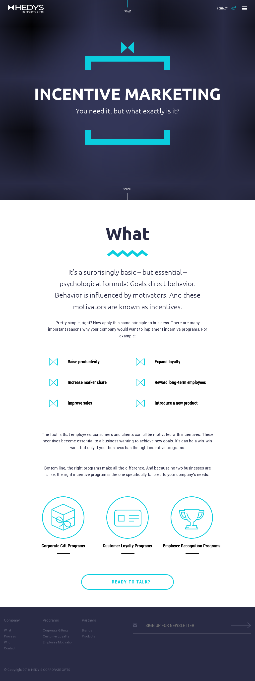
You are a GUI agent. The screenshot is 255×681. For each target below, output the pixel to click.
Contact (222, 8)
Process (10, 636)
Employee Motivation (58, 642)
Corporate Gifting (55, 630)
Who (7, 642)
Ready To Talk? (131, 582)
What (7, 630)
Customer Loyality (56, 636)
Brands (87, 630)
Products (88, 636)
